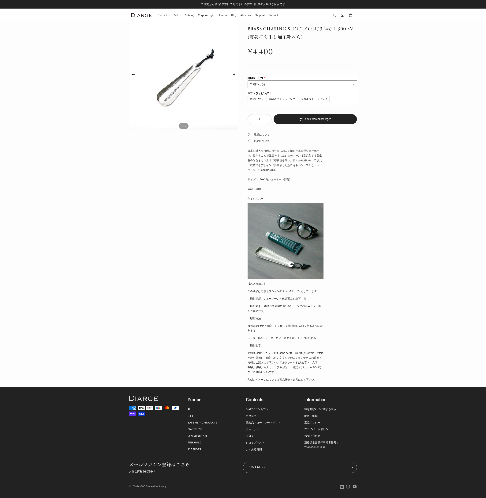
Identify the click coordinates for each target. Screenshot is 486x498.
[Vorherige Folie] (132, 75)
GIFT (190, 415)
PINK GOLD (194, 442)
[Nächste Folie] (235, 75)
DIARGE (141, 486)
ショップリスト (255, 442)
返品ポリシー (312, 422)
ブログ (250, 435)
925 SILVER (194, 449)
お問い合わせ (312, 435)
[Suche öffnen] (334, 15)
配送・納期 (311, 415)
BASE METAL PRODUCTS (202, 422)
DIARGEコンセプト (257, 409)
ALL (190, 409)
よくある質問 (254, 449)
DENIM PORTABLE (198, 435)
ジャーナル (252, 429)
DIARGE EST (195, 429)
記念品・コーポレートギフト (263, 422)
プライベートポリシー (317, 429)
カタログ (251, 415)
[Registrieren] (351, 467)
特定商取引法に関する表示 (320, 409)
